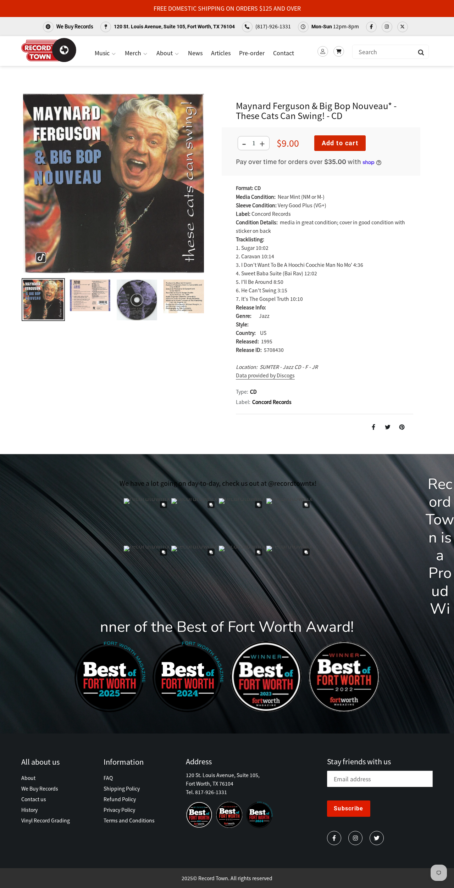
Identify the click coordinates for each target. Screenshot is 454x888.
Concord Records (272, 401)
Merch (134, 53)
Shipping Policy (122, 788)
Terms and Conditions (129, 820)
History (29, 809)
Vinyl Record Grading (45, 820)
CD (253, 391)
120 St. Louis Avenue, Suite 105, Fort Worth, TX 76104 (174, 26)
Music (103, 53)
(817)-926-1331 (272, 26)
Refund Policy (120, 799)
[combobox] (390, 52)
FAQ (108, 777)
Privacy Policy (119, 809)
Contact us (33, 799)
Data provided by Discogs (265, 375)
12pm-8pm (335, 26)
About (165, 53)
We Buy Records (74, 26)
